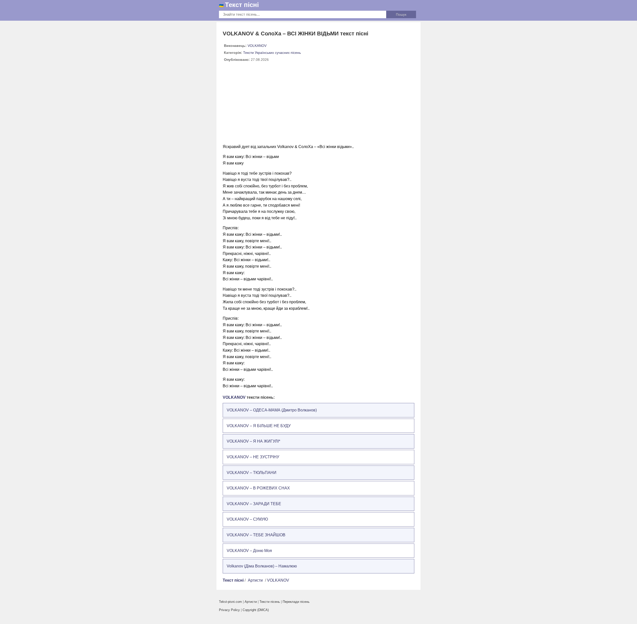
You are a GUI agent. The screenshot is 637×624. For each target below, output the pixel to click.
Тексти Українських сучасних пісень (272, 53)
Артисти (255, 580)
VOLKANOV (257, 46)
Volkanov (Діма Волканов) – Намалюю (262, 566)
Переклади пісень (296, 602)
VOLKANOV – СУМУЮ (247, 519)
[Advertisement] (318, 105)
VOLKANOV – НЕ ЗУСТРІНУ (253, 457)
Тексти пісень (270, 602)
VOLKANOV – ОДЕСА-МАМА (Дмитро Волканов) (272, 410)
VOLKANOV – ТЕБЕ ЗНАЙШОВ (256, 535)
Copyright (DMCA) (256, 610)
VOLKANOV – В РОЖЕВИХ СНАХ (258, 488)
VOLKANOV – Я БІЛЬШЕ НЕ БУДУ (259, 426)
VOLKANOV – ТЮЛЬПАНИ (251, 472)
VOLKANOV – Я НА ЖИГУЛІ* (253, 441)
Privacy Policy (229, 610)
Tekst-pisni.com (230, 602)
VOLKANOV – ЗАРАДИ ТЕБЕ (254, 504)
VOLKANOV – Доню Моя (249, 550)
